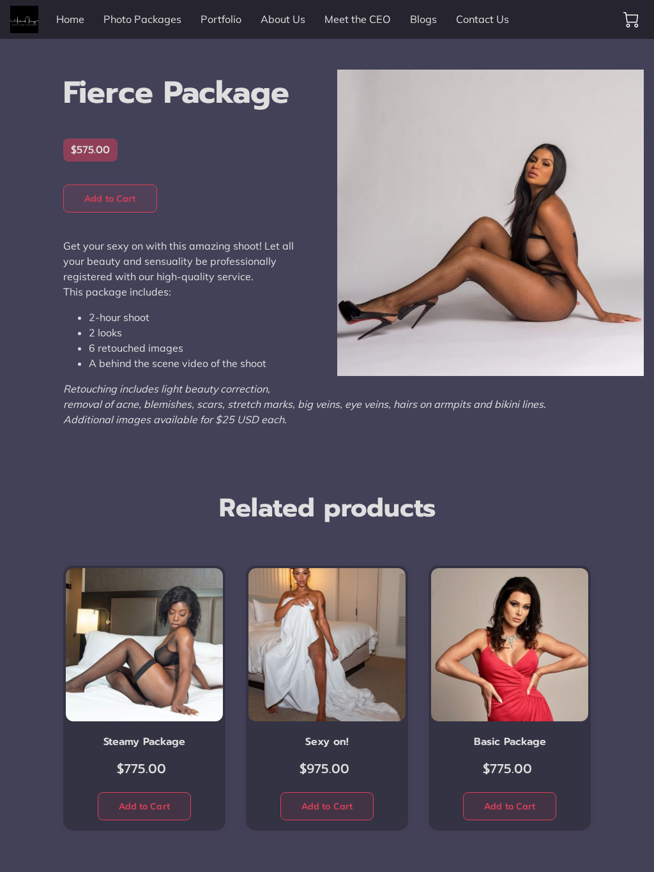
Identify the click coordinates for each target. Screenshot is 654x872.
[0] (631, 19)
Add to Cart (109, 198)
